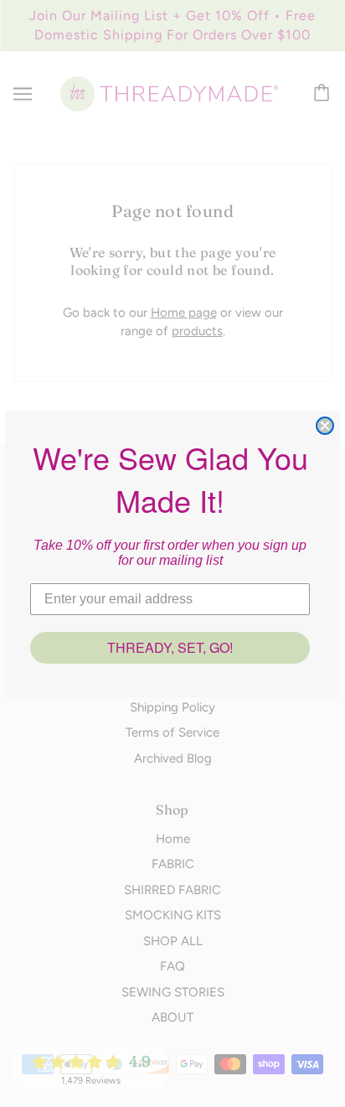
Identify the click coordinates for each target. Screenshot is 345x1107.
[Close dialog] (325, 425)
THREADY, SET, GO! (170, 647)
